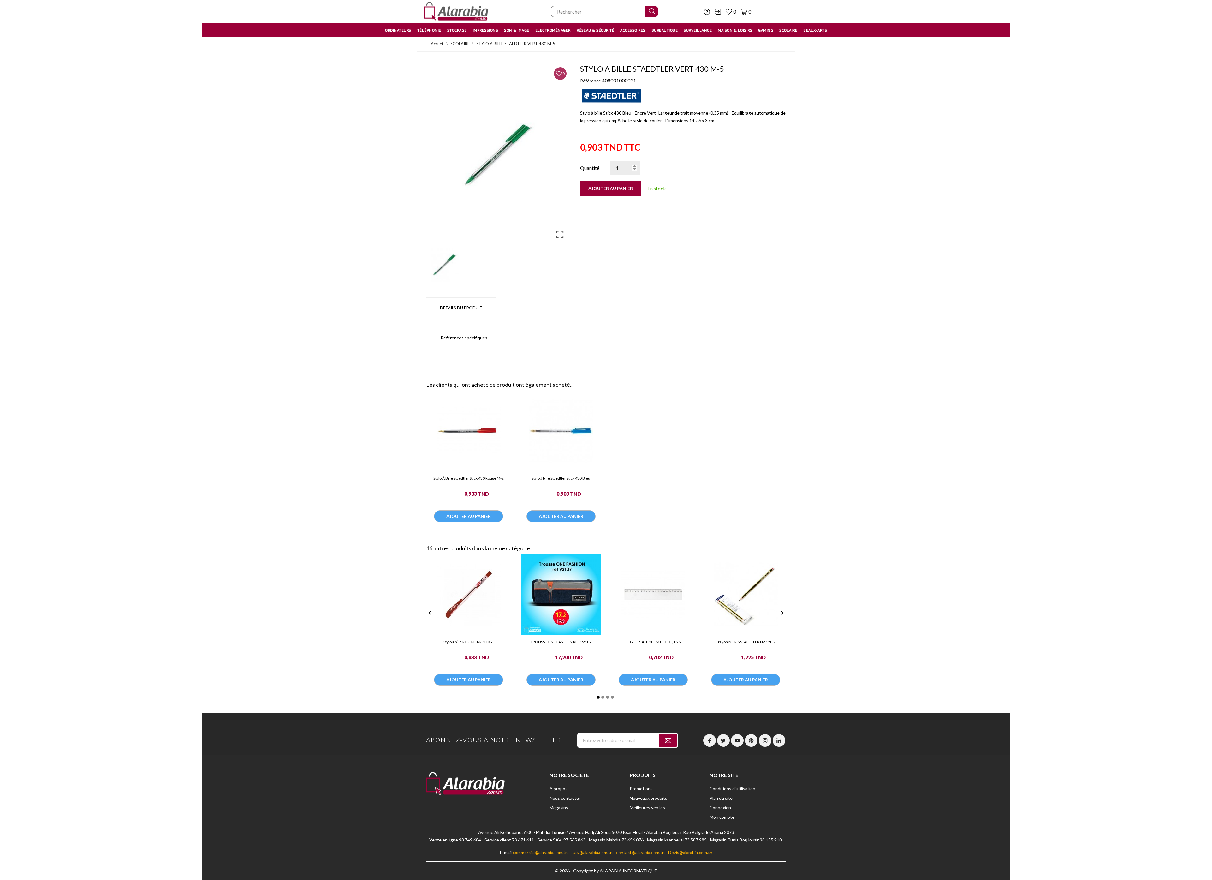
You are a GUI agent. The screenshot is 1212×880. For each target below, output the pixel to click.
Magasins (559, 807)
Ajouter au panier (610, 188)
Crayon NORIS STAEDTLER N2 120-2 (746, 641)
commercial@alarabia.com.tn (540, 852)
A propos (558, 788)
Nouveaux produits (648, 798)
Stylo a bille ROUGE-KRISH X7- (468, 641)
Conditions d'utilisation (732, 788)
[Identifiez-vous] (718, 12)
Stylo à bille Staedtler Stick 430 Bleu (561, 478)
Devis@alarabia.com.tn (690, 852)
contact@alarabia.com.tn (640, 852)
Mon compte (722, 817)
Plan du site (721, 798)
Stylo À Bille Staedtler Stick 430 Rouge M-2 (468, 478)
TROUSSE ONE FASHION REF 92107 (561, 641)
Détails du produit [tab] (461, 307)
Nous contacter (565, 798)
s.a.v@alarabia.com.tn (592, 852)
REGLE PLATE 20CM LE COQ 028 (653, 641)
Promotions (641, 788)
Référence (590, 80)
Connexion (720, 807)
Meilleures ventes (647, 807)
